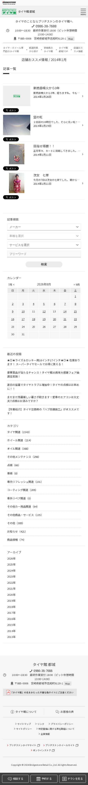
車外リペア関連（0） (20, 498)
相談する (18, 778)
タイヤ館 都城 (26, 11)
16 (12, 319)
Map (70, 38)
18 (33, 319)
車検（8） (13, 473)
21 (64, 319)
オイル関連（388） (18, 449)
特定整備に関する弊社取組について (56, 728)
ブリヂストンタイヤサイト (22, 745)
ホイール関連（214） (20, 440)
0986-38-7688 (46, 26)
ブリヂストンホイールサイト (60, 745)
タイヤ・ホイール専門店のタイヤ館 (13, 49)
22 (75, 319)
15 (75, 311)
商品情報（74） (16, 540)
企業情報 (45, 733)
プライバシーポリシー (62, 723)
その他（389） (16, 523)
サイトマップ (24, 723)
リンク (40, 723)
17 (23, 319)
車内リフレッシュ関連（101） (25, 482)
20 (54, 319)
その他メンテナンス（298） (24, 457)
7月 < (11, 284)
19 (44, 319)
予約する (47, 778)
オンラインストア (42, 750)
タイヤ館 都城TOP (63, 49)
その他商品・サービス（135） (25, 515)
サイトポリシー (24, 728)
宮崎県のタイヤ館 (48, 49)
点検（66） (14, 465)
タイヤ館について (26, 712)
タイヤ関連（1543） (19, 432)
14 (64, 311)
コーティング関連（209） (22, 490)
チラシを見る (75, 778)
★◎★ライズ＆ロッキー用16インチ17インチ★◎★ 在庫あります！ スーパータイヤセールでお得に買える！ (43, 362)
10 (23, 311)
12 (44, 311)
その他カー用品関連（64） (23, 506)
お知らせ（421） (17, 531)
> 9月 (76, 284)
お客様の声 (67, 712)
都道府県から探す (33, 49)
